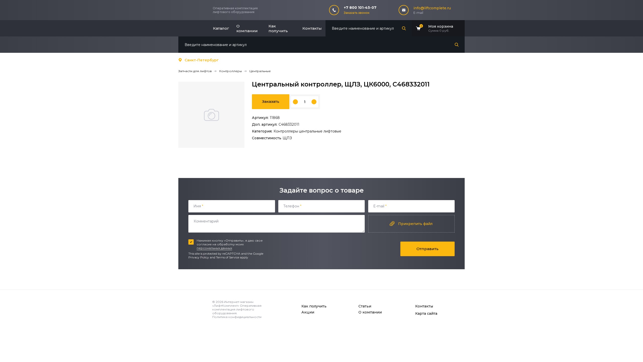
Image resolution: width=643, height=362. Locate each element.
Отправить (427, 248)
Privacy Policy (198, 257)
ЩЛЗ (287, 138)
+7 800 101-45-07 (360, 7)
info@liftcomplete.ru (432, 8)
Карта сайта (426, 313)
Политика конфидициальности (236, 317)
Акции (307, 312)
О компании (247, 28)
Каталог (221, 28)
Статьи (364, 306)
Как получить (278, 28)
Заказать (270, 101)
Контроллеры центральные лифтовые (307, 131)
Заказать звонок (356, 13)
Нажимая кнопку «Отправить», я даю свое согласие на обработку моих (230, 244)
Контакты (312, 28)
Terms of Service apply (232, 257)
